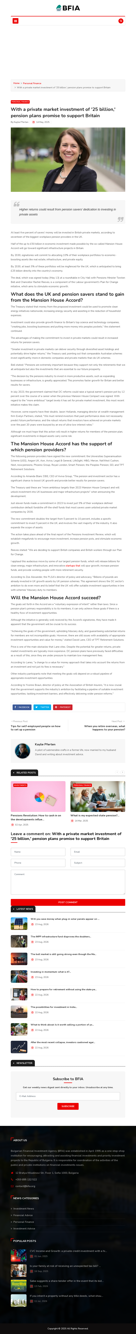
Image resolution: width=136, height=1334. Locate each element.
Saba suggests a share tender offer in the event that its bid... (67, 1281)
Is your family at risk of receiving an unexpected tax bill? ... (65, 1266)
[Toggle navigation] (15, 21)
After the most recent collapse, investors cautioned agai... (63, 1042)
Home (16, 83)
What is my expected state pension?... (94, 815)
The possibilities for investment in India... (54, 1007)
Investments (20, 785)
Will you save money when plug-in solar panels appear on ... (65, 919)
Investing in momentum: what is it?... (51, 971)
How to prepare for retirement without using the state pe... (64, 989)
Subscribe (68, 1106)
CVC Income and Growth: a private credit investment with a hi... (68, 1251)
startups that (73, 565)
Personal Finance (32, 83)
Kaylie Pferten (21, 122)
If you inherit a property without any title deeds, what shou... (66, 1296)
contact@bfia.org (25, 1186)
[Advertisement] (68, 50)
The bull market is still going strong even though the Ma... (63, 954)
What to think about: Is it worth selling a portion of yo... (62, 1024)
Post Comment (68, 902)
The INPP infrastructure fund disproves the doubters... (61, 936)
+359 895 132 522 (26, 1179)
